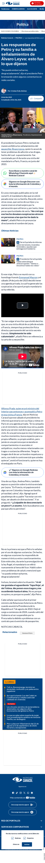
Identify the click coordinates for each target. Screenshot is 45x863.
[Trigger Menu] (3, 3)
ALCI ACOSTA (32, 9)
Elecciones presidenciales (30, 31)
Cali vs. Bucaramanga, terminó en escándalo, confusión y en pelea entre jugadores (22, 689)
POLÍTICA (19, 38)
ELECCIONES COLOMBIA (10, 31)
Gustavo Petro (27, 633)
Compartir (36, 98)
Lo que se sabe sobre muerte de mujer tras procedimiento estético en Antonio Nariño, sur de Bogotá (23, 717)
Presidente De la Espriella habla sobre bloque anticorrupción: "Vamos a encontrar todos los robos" (29, 262)
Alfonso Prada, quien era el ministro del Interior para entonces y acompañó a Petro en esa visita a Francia (21, 411)
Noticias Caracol (7, 38)
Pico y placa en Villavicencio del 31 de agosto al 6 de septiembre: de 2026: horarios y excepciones (23, 725)
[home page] (22, 779)
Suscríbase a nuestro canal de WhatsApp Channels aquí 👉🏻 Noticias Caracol (23, 173)
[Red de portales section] (41, 821)
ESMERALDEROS (18, 9)
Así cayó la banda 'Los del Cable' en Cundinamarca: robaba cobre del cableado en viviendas (22, 697)
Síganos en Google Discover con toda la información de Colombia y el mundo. (25, 183)
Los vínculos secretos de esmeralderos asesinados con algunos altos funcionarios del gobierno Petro (23, 709)
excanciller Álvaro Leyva (12, 149)
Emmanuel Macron (28, 277)
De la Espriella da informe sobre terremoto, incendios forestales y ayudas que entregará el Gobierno (29, 245)
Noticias (18, 838)
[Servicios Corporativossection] (41, 827)
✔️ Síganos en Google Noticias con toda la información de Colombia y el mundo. (23, 472)
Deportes (30, 838)
